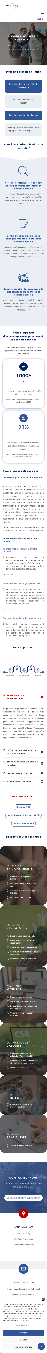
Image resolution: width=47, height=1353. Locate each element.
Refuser (23, 1340)
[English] (38, 19)
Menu (42, 13)
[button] (43, 1299)
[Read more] (23, 190)
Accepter (23, 1333)
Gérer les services (22, 1325)
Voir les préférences (23, 1347)
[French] (42, 19)
